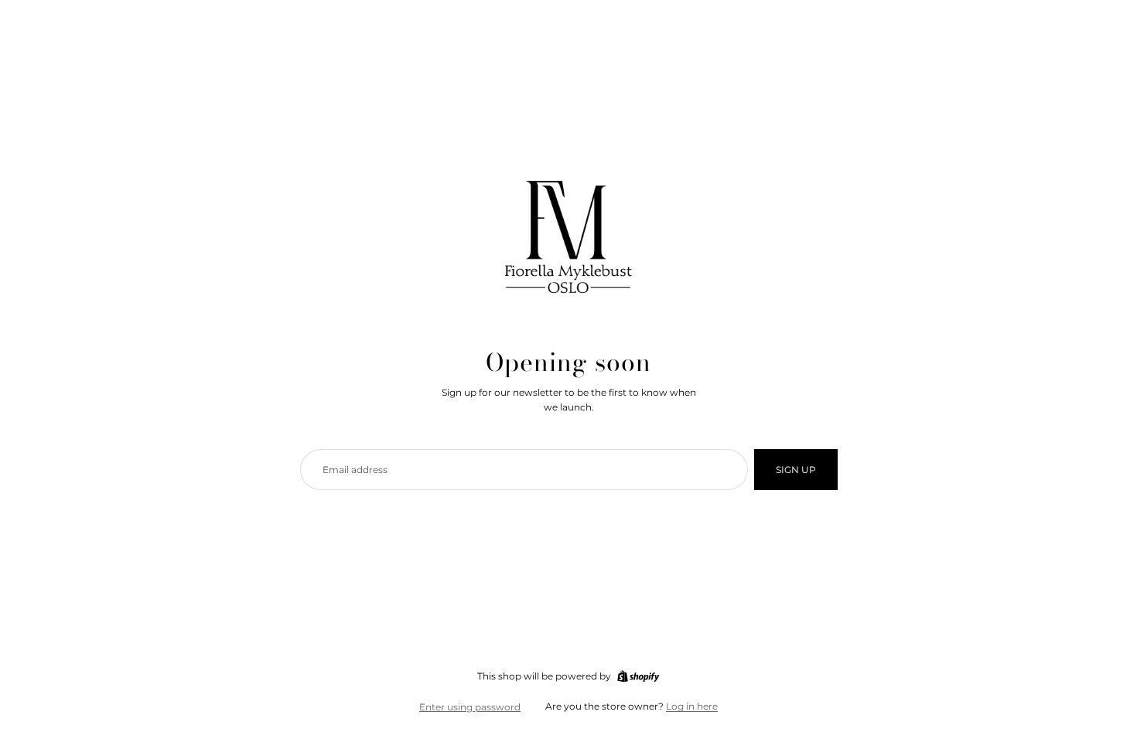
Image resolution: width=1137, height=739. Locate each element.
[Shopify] (638, 676)
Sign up (796, 469)
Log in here (692, 706)
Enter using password (470, 707)
